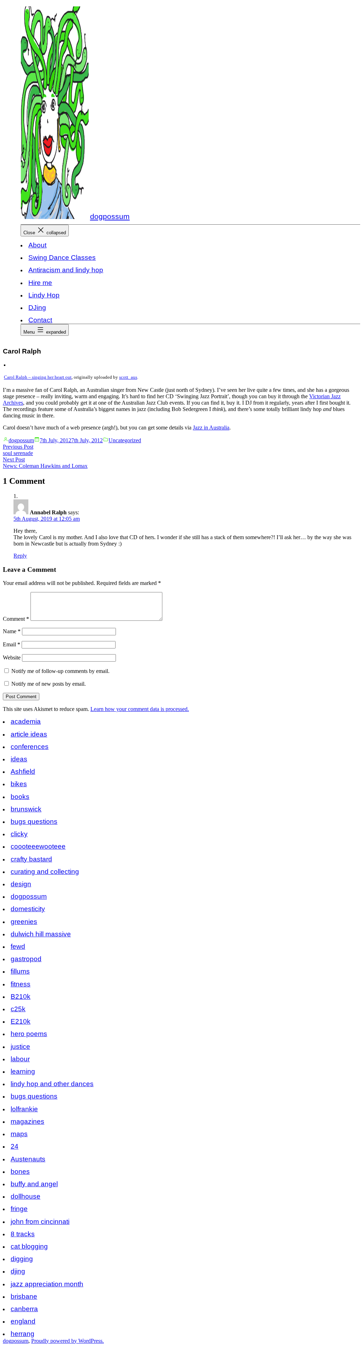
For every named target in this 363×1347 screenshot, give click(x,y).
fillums (20, 971)
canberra (24, 1309)
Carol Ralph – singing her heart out (38, 377)
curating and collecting (45, 871)
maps (19, 1134)
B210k (20, 996)
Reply (20, 556)
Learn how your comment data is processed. (139, 709)
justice (20, 1046)
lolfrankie (24, 1109)
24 (14, 1146)
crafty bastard (31, 859)
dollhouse (25, 1196)
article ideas (29, 734)
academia (26, 721)
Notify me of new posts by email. (48, 684)
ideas (19, 759)
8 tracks (23, 1234)
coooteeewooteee (38, 846)
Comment (16, 619)
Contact (40, 320)
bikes (19, 784)
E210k (20, 1021)
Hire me (40, 282)
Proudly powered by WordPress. (67, 1341)
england (23, 1321)
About (37, 245)
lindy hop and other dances (52, 1084)
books (20, 796)
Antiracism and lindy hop (65, 270)
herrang (22, 1333)
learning (23, 1071)
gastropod (26, 959)
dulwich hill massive (41, 934)
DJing (37, 307)
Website (12, 658)
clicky (19, 834)
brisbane (24, 1296)
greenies (24, 921)
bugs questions (34, 821)
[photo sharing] (4, 364)
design (21, 884)
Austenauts (28, 1159)
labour (20, 1059)
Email (11, 644)
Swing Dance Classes (62, 257)
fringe (19, 1208)
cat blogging (29, 1246)
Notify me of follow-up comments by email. (60, 671)
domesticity (28, 909)
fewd (18, 946)
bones (20, 1171)
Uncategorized (124, 440)
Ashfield (23, 771)
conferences (30, 746)
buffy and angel (34, 1184)
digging (22, 1259)
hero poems (29, 1033)
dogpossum (110, 216)
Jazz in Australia (211, 428)
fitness (20, 984)
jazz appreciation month (47, 1284)
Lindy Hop (44, 295)
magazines (27, 1121)
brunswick (26, 809)
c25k (18, 1009)
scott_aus (128, 377)
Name (12, 631)
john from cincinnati (40, 1221)
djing (18, 1271)
